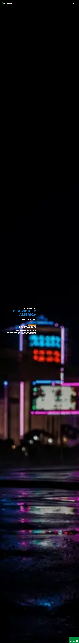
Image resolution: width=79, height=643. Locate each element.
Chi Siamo (29, 3)
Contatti (67, 3)
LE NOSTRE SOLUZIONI (20, 3)
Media (48, 3)
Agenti (44, 3)
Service (33, 3)
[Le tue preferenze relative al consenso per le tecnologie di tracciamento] (77, 641)
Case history (54, 3)
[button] (76, 321)
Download (60, 3)
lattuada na (39, 3)
